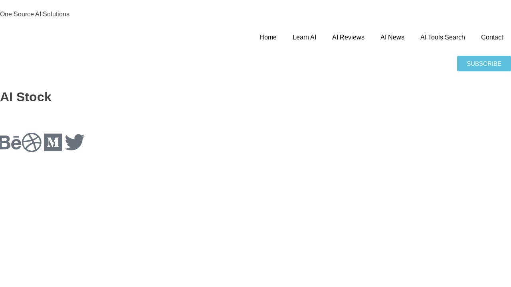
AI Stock (25, 97)
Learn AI (304, 37)
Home (268, 37)
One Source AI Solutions (34, 14)
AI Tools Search (442, 37)
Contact (492, 37)
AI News (392, 37)
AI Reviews (348, 37)
